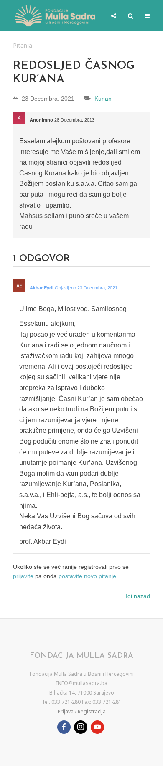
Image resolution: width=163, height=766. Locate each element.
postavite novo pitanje (87, 576)
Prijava (66, 711)
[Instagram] (80, 727)
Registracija (92, 711)
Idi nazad (138, 596)
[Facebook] (64, 727)
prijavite (23, 576)
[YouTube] (97, 727)
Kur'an (103, 98)
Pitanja (22, 45)
